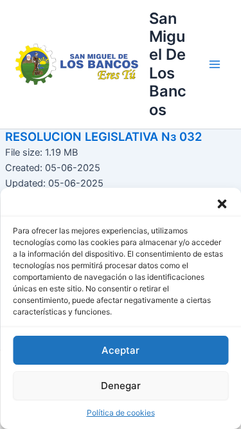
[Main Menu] (214, 64)
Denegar (121, 385)
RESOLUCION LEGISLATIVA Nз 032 (103, 136)
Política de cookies (121, 412)
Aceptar (120, 350)
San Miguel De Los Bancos (167, 64)
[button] (221, 203)
